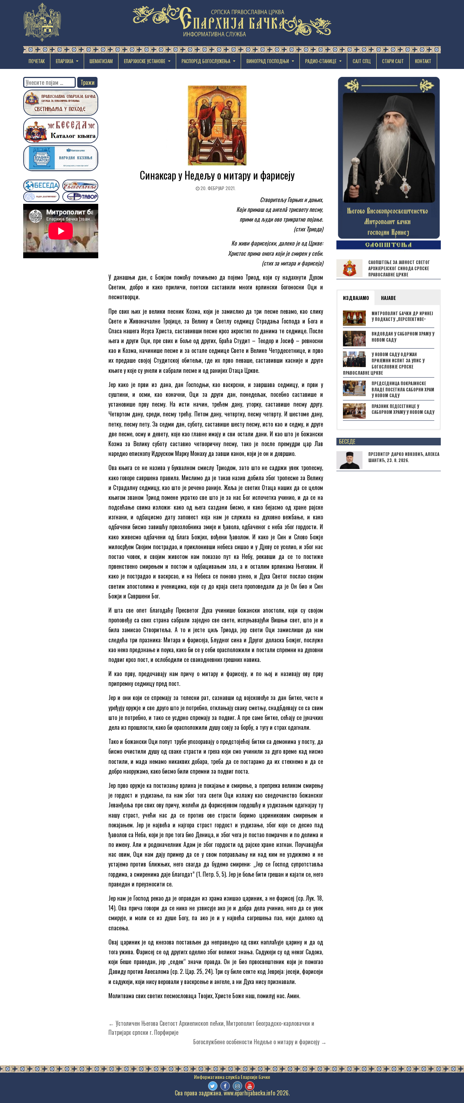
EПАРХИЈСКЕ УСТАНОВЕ (144, 61)
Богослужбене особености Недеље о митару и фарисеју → (260, 1041)
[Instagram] (237, 1086)
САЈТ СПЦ (362, 61)
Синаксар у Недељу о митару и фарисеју (217, 175)
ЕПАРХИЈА (64, 61)
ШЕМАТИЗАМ (101, 61)
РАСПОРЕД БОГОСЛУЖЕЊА (206, 61)
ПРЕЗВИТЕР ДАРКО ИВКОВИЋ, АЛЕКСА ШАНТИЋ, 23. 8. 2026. (403, 457)
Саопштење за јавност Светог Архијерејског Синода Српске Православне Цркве (399, 268)
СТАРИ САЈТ (393, 61)
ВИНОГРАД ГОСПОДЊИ (267, 61)
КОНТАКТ (423, 61)
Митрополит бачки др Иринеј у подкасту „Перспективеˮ (402, 316)
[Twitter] (213, 1086)
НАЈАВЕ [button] (388, 297)
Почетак (37, 61)
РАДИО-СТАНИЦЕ (320, 61)
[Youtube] (249, 1086)
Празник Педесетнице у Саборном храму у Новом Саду (403, 409)
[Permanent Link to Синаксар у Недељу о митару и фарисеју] (217, 125)
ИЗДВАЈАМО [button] (356, 297)
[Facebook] (225, 1086)
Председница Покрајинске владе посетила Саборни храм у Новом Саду (403, 389)
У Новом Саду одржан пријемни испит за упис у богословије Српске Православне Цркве (383, 363)
